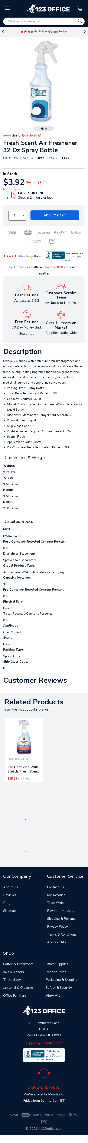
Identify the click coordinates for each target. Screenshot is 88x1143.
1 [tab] (42, 129)
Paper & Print (56, 972)
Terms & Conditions (61, 934)
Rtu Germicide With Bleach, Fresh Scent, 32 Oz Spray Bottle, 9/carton (23, 770)
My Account (56, 895)
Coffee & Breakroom (18, 964)
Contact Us (55, 887)
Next (84, 32)
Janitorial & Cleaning (18, 987)
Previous (3, 32)
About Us (10, 887)
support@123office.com (44, 1043)
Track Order (56, 902)
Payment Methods (61, 910)
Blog (6, 902)
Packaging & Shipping (61, 979)
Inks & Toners (13, 972)
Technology (12, 979)
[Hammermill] (62, 819)
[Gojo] (25, 851)
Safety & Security (59, 987)
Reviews (9, 895)
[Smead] (25, 819)
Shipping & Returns (61, 918)
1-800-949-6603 (44, 1087)
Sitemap (9, 910)
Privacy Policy (57, 926)
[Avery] (25, 803)
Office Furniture (14, 995)
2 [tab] (46, 129)
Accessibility (56, 942)
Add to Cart (55, 215)
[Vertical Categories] (8, 8)
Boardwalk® (53, 267)
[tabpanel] (24, 750)
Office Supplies (57, 964)
